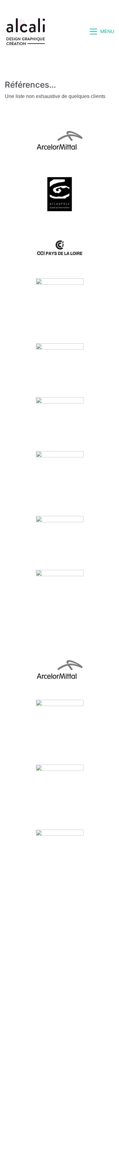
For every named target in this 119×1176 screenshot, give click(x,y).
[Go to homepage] (26, 31)
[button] (102, 31)
